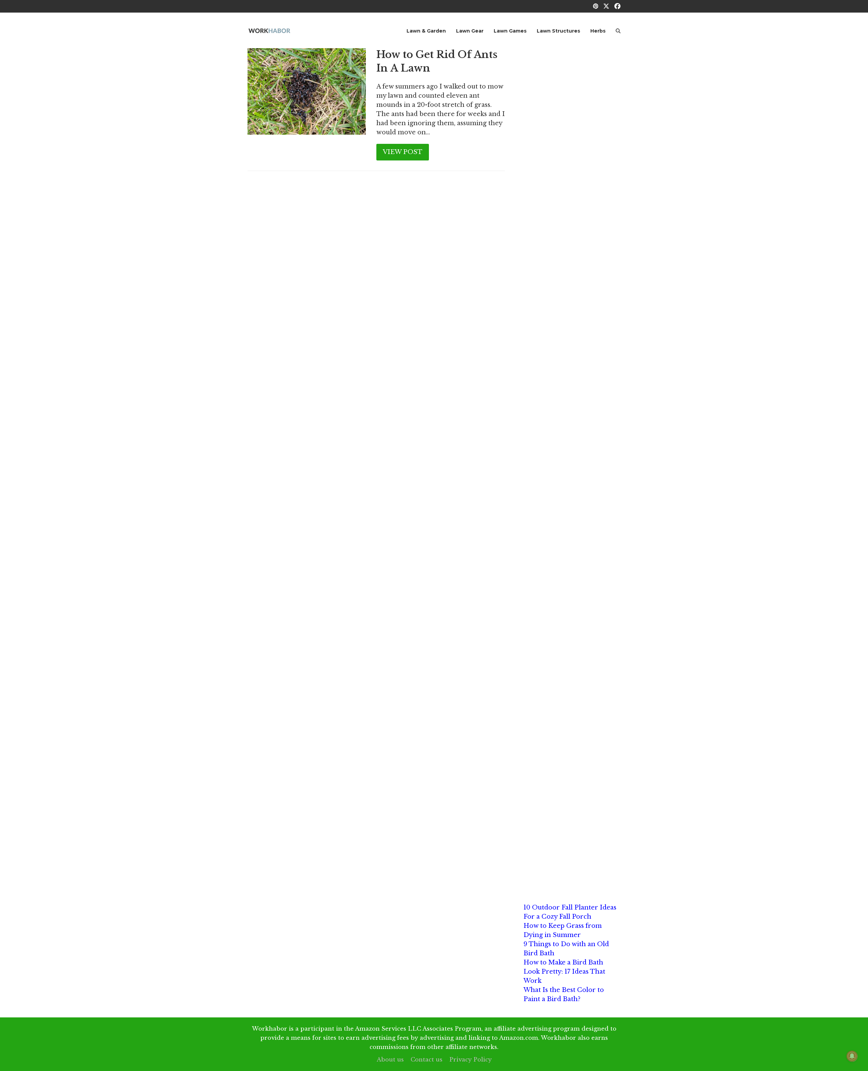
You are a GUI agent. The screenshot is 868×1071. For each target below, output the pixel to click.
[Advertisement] (572, 150)
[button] (618, 30)
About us (390, 1059)
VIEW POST (402, 152)
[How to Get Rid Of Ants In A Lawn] (307, 91)
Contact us (426, 1059)
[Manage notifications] (852, 1056)
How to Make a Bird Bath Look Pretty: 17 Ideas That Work (564, 971)
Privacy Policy (470, 1059)
